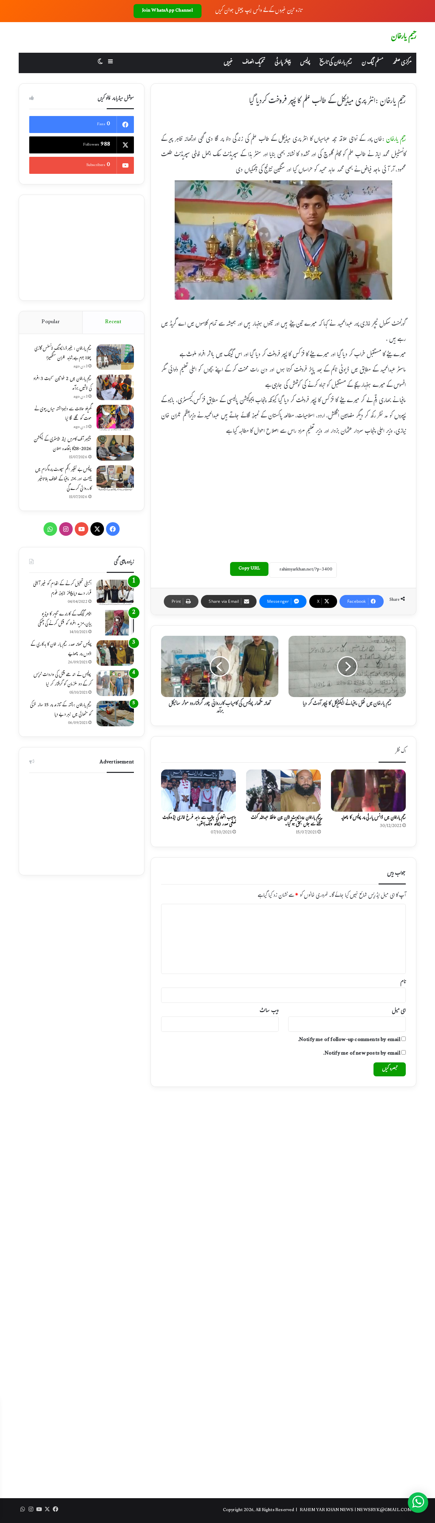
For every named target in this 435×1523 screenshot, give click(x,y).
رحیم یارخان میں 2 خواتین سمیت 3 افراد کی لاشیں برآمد (62, 384)
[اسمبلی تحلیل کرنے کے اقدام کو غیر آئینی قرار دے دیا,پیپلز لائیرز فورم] (115, 592)
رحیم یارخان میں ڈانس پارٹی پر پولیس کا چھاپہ (373, 818)
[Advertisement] (283, 497)
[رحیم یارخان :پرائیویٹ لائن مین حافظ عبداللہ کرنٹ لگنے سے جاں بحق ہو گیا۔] (283, 790)
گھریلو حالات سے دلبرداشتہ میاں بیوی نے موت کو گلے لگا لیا (62, 414)
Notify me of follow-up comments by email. (349, 1040)
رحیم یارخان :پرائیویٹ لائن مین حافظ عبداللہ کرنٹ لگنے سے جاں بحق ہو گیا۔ (286, 821)
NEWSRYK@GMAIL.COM (384, 1510)
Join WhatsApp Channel (167, 10)
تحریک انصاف (253, 62)
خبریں (228, 62)
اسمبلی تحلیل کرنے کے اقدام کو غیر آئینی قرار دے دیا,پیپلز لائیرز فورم (62, 589)
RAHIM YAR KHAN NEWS (327, 1510)
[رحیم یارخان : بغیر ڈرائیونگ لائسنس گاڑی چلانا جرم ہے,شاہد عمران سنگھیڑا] (115, 357)
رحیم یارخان (396, 140)
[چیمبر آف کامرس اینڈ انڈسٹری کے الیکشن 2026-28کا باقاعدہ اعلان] (115, 448)
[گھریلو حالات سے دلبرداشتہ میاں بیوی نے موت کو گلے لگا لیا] (115, 417)
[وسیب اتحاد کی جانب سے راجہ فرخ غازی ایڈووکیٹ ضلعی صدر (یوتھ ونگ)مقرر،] (198, 790)
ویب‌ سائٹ (269, 1011)
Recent (113, 322)
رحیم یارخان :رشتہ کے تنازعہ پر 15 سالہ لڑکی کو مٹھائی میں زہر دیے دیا (60, 710)
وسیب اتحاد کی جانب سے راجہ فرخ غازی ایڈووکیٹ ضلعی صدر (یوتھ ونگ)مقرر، (199, 821)
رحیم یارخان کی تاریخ (335, 62)
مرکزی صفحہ (402, 62)
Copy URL (249, 568)
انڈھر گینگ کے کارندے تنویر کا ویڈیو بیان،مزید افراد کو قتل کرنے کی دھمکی (64, 619)
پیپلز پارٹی (283, 62)
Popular (50, 322)
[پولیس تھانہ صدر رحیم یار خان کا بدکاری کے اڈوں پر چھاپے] (115, 653)
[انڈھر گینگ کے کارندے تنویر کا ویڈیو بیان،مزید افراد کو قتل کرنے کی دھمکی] (115, 622)
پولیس (305, 62)
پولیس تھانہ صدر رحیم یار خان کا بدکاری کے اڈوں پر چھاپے (61, 650)
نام (403, 982)
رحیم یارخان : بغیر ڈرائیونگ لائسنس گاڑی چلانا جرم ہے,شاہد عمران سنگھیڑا (62, 354)
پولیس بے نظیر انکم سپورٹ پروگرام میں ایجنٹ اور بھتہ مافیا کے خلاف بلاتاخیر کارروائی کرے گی (63, 480)
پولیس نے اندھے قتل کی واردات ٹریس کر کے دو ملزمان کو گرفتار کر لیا (62, 680)
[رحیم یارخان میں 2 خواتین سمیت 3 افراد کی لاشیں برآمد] (115, 387)
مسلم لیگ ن (372, 62)
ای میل (399, 1011)
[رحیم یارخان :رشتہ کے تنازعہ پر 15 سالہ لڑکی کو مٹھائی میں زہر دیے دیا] (115, 713)
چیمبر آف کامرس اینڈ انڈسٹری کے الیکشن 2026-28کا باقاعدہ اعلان (62, 444)
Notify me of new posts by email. (361, 1053)
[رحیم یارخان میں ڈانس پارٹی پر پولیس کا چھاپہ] (368, 790)
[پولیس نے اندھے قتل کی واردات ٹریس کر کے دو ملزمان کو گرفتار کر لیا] (115, 683)
